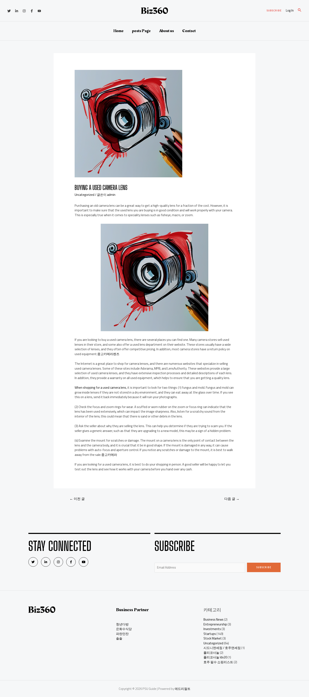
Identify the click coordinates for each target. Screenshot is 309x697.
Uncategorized (84, 195)
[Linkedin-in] (45, 562)
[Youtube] (83, 562)
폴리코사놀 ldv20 (215, 657)
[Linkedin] (16, 11)
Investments (212, 629)
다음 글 (231, 499)
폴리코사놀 (211, 653)
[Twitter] (9, 11)
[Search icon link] (300, 10)
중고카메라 (109, 455)
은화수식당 (124, 629)
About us (166, 31)
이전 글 (77, 499)
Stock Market (212, 638)
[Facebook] (31, 11)
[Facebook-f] (71, 562)
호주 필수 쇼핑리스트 (218, 662)
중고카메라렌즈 (108, 354)
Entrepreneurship (215, 624)
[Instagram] (24, 11)
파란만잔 (122, 634)
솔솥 (119, 638)
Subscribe (263, 567)
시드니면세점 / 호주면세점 (222, 648)
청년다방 (122, 624)
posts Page (141, 31)
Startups (209, 634)
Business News (213, 619)
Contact (189, 31)
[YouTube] (39, 11)
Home (118, 31)
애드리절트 (182, 689)
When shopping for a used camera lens (100, 387)
